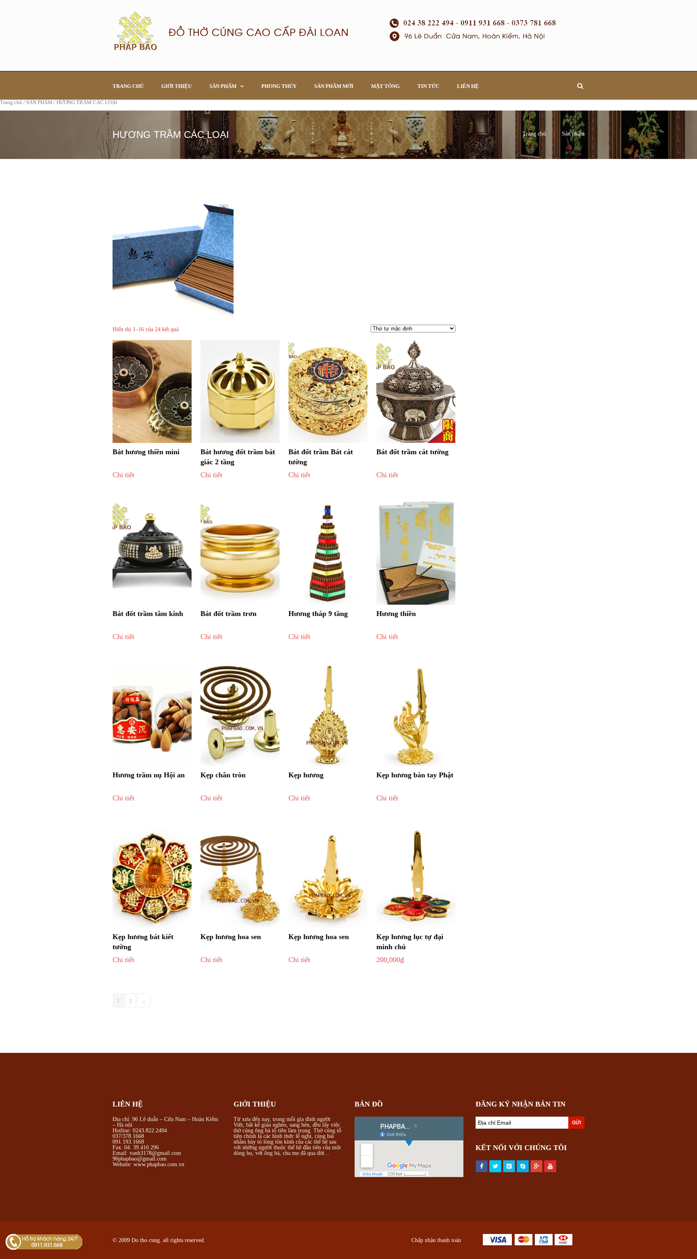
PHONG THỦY (278, 86)
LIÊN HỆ (468, 86)
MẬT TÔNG (385, 86)
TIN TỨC (428, 86)
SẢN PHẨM (222, 86)
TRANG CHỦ (128, 86)
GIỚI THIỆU (176, 86)
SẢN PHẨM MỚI (333, 86)
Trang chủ (11, 102)
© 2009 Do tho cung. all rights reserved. (159, 1240)
